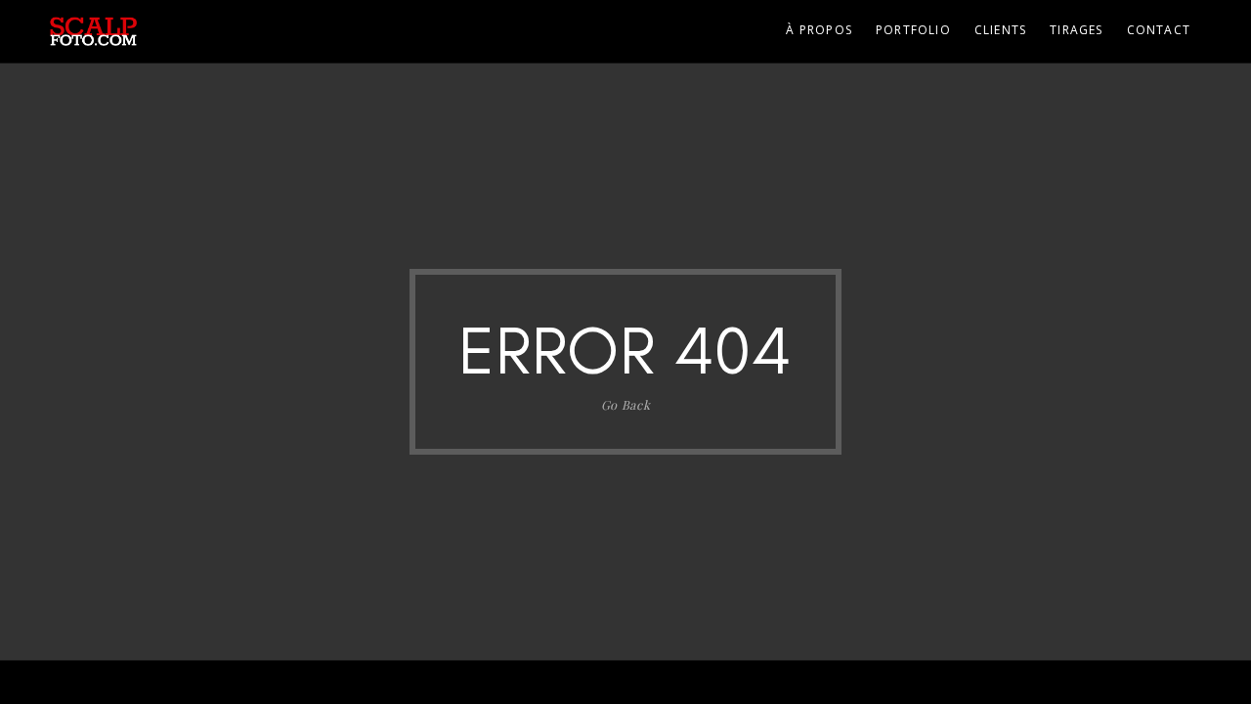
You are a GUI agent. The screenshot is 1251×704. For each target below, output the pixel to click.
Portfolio (913, 30)
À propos (819, 30)
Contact (1158, 30)
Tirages (1076, 30)
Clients (1000, 30)
